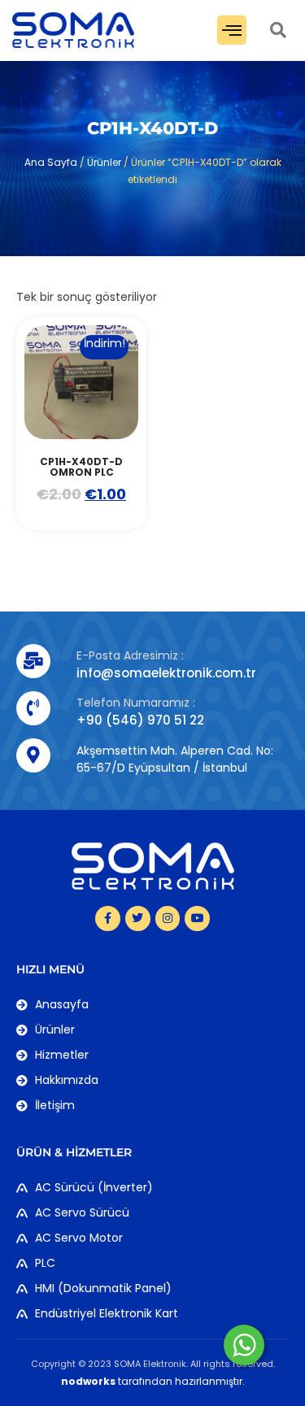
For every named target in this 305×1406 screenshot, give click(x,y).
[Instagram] (168, 918)
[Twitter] (137, 918)
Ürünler (104, 162)
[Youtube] (197, 918)
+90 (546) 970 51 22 (140, 720)
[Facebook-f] (107, 918)
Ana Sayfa (50, 162)
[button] (231, 30)
